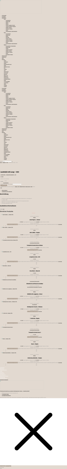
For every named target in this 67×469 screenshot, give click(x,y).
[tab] (34, 190)
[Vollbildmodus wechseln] (1, 467)
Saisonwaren (4, 55)
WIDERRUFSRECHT (3, 378)
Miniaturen (6, 76)
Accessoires (8, 20)
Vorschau (60, 224)
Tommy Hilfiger (7, 81)
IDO (4, 68)
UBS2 (5, 84)
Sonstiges (4, 16)
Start (1, 162)
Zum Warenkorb (3, 465)
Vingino (5, 86)
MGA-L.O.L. (6, 75)
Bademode (8, 21)
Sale (3, 58)
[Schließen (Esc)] (3, 467)
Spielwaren (4, 57)
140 (3, 209)
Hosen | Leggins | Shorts (10, 25)
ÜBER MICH (2, 368)
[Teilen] (2, 467)
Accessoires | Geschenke (11, 46)
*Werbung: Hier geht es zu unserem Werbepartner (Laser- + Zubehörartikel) (14, 391)
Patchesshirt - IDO (12, 174)
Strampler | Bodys (9, 54)
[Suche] (12, 161)
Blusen (7, 24)
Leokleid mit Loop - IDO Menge (6, 184)
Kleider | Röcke (9, 27)
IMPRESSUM (2, 373)
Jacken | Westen (9, 39)
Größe (2, 181)
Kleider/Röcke (22, 186)
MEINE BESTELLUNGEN (4, 376)
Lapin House (6, 71)
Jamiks (5, 69)
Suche (1, 161)
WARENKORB (2, 377)
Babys (5, 44)
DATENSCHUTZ (3, 374)
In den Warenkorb (4, 185)
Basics (7, 22)
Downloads (4, 15)
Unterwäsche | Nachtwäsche (11, 31)
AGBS (1, 371)
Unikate (5, 85)
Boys (5, 32)
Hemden (7, 37)
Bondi (5, 60)
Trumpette (6, 82)
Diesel (5, 63)
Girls (5, 19)
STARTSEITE (2, 367)
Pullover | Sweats (9, 28)
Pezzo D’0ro (6, 77)
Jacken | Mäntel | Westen (11, 26)
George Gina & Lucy (8, 64)
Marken (3, 59)
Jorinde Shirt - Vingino (4, 174)
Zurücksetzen (5, 182)
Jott (5, 70)
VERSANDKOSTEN (3, 370)
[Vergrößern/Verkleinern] (0, 467)
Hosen (7, 48)
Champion (6, 62)
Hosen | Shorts (8, 38)
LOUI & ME (6, 73)
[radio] (6, 181)
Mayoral (5, 74)
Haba (5, 65)
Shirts (7, 30)
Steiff (5, 80)
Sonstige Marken (7, 79)
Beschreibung (4, 190)
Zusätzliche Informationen (7, 191)
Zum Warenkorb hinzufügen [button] (32, 250)
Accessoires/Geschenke (34, 243)
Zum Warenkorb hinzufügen (12, 224)
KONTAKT (2, 372)
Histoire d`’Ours (7, 66)
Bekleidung (4, 17)
